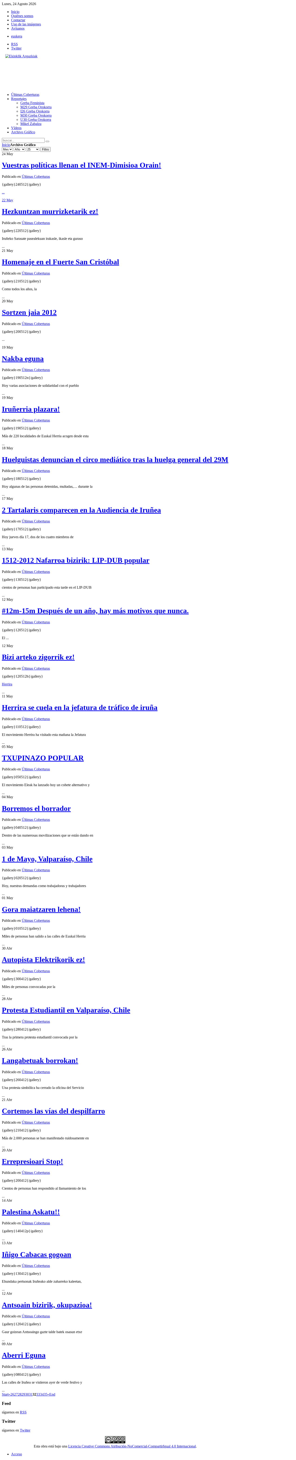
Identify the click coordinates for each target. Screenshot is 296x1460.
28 (20, 1394)
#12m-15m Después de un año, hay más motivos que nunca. (95, 611)
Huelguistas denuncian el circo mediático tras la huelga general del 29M (115, 459)
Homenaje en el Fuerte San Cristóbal (60, 262)
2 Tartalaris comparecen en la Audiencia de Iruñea (81, 510)
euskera (16, 36)
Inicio (6, 145)
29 (23, 1394)
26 (12, 1394)
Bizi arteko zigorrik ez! (38, 657)
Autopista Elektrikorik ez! (43, 959)
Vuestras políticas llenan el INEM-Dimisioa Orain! (81, 165)
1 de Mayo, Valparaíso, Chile (47, 859)
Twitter (16, 48)
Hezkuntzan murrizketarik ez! (50, 211)
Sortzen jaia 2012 (29, 312)
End (52, 1394)
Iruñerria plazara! (31, 409)
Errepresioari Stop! (32, 1161)
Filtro (45, 149)
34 (42, 1394)
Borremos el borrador (36, 808)
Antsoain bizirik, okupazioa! (47, 1305)
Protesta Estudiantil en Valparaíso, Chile (66, 1010)
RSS (14, 44)
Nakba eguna (23, 358)
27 (16, 1394)
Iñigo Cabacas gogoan (36, 1254)
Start (5, 1394)
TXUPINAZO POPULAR (43, 758)
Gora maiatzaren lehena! (41, 909)
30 (27, 1394)
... (3, 192)
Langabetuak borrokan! (40, 1060)
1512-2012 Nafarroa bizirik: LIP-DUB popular (75, 560)
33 (38, 1394)
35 (45, 1394)
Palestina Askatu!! (31, 1212)
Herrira (7, 684)
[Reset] (47, 141)
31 (31, 1394)
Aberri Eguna (24, 1355)
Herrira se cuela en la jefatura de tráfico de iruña (79, 707)
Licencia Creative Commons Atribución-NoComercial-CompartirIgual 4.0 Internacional (132, 1446)
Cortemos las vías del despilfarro (53, 1111)
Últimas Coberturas (36, 176)
